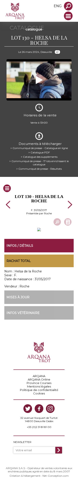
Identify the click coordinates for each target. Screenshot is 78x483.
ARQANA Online (39, 379)
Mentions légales (39, 386)
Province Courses (39, 383)
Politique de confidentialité (39, 390)
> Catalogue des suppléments (39, 156)
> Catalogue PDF (39, 152)
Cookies (39, 393)
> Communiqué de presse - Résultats (39, 168)
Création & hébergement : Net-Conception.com (39, 475)
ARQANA (39, 376)
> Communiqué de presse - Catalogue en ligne (39, 148)
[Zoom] (57, 222)
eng (58, 6)
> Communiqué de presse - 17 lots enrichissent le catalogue (39, 162)
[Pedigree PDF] (68, 222)
